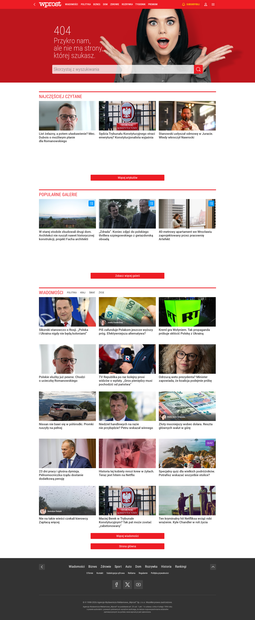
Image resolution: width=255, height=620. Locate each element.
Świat (92, 292)
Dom (105, 4)
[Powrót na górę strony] (213, 567)
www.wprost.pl (132, 612)
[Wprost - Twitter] (127, 584)
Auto (128, 566)
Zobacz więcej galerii (127, 275)
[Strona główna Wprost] (50, 4)
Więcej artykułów (127, 177)
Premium (152, 4)
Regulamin (143, 573)
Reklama (131, 573)
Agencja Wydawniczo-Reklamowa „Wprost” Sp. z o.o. (121, 602)
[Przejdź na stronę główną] (34, 4)
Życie (101, 292)
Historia (166, 566)
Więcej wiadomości (127, 536)
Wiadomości (71, 4)
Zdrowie (114, 4)
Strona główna (127, 546)
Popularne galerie (58, 194)
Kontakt (100, 573)
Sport (118, 566)
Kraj (82, 292)
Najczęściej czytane (60, 96)
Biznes (96, 4)
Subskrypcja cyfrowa (116, 573)
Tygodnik (140, 4)
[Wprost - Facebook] (116, 584)
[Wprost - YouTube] (138, 584)
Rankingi (180, 566)
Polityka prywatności (160, 573)
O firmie (89, 573)
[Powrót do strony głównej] (42, 567)
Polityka (86, 4)
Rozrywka (127, 4)
